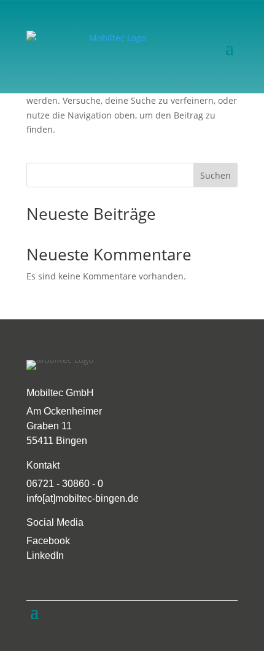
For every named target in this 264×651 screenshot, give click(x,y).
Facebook (48, 541)
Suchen (215, 175)
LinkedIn (45, 555)
